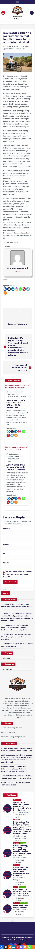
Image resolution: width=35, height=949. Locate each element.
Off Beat (17, 456)
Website (6, 562)
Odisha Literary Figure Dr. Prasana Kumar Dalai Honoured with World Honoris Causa (16, 606)
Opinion (16, 819)
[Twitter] (28, 289)
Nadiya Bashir (14, 454)
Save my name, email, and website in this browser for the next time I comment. (17, 574)
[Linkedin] (12, 289)
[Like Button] (5, 281)
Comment (7, 528)
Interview (24, 46)
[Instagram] (16, 289)
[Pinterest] (24, 289)
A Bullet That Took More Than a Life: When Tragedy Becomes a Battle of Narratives (16, 637)
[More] (5, 293)
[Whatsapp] (20, 289)
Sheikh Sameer (21, 836)
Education (17, 799)
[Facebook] (5, 289)
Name (6, 544)
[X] (9, 289)
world (8, 394)
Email (5, 554)
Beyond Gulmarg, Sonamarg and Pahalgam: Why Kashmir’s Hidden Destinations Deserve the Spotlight (14, 627)
